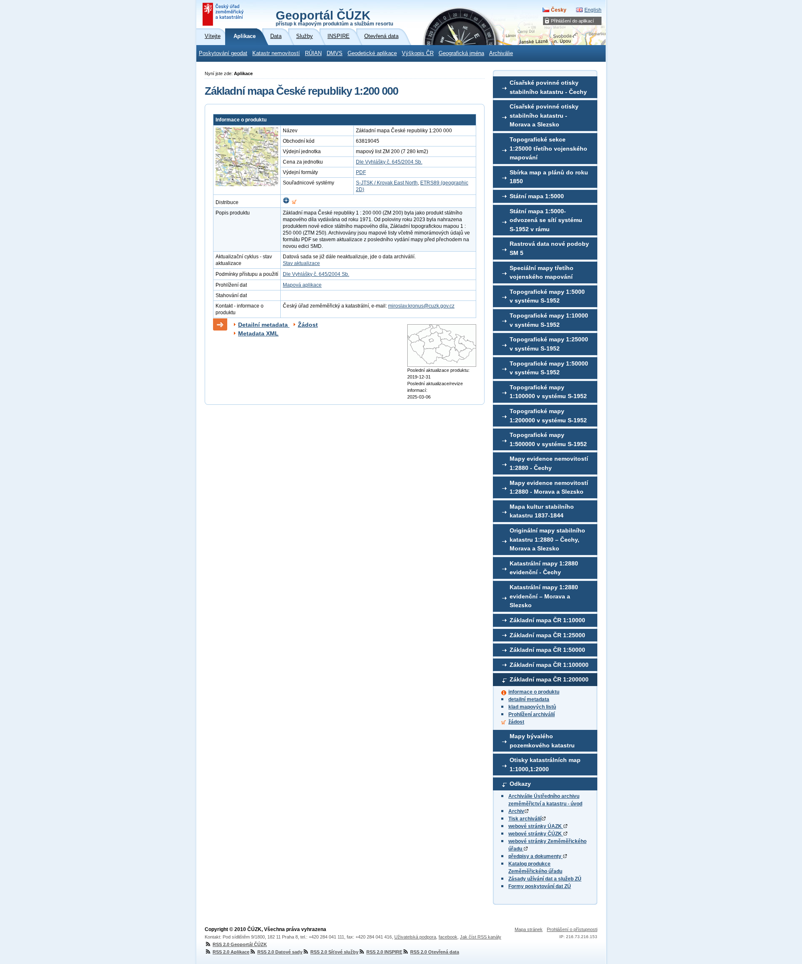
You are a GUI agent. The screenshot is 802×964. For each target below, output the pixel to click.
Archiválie (501, 53)
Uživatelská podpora (415, 936)
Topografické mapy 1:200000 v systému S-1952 (548, 416)
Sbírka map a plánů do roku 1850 (549, 177)
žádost (516, 722)
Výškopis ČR (418, 53)
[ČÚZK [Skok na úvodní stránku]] (224, 14)
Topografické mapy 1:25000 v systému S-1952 (549, 344)
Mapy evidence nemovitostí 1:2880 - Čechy (549, 463)
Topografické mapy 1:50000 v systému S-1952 (549, 368)
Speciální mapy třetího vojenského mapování (542, 272)
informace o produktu (533, 692)
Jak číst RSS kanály (480, 936)
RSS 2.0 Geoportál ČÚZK (240, 944)
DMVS (335, 53)
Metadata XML (258, 333)
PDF (361, 172)
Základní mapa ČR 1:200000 (549, 679)
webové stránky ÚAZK (535, 826)
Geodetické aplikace (372, 53)
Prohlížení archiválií (531, 714)
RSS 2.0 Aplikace (231, 951)
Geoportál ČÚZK (334, 17)
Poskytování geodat (223, 53)
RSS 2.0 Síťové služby (334, 951)
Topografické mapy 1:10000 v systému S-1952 (549, 320)
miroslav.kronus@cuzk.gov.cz (421, 306)
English (593, 10)
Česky (558, 10)
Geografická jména (461, 53)
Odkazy (520, 783)
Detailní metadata (263, 324)
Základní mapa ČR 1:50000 (547, 649)
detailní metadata (528, 699)
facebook (448, 936)
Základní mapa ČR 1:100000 (549, 664)
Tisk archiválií (524, 819)
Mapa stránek (529, 929)
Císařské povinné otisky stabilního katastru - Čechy (548, 87)
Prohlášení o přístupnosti (572, 929)
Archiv (516, 811)
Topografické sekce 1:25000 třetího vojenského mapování (548, 148)
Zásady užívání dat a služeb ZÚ (544, 879)
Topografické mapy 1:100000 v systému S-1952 (548, 392)
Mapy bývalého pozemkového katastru (542, 741)
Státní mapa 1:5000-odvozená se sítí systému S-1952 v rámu (546, 220)
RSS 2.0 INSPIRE (384, 951)
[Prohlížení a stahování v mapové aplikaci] (286, 202)
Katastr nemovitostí (276, 53)
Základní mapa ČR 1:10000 (547, 620)
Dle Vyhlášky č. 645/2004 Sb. (389, 162)
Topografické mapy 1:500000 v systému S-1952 (548, 439)
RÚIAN (313, 53)
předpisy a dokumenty (535, 856)
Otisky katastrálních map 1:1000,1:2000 (545, 764)
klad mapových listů (532, 707)
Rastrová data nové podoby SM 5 (549, 248)
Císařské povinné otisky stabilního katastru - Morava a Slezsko (544, 115)
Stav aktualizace (301, 263)
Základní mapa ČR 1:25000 (547, 635)
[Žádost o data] (294, 202)
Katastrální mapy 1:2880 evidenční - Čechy (544, 568)
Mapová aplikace (302, 285)
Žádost (308, 324)
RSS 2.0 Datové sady (279, 951)
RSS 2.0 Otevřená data (434, 951)
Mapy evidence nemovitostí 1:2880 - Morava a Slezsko (549, 487)
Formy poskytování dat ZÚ (539, 886)
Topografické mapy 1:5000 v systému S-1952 (547, 296)
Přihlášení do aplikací (572, 20)
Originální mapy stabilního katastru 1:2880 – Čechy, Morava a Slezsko (547, 539)
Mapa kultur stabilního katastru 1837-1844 (542, 511)
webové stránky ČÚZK (535, 834)
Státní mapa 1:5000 (537, 196)
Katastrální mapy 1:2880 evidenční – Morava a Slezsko (544, 596)
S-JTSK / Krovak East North (387, 183)
